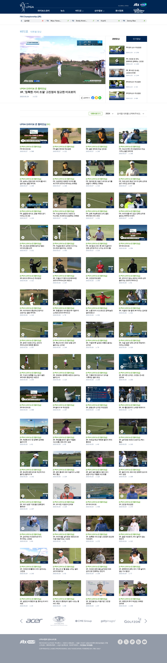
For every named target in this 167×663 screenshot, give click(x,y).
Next (146, 621)
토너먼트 (119, 11)
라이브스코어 (44, 11)
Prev (21, 621)
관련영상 (116, 39)
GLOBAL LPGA (123, 5)
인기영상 (136, 39)
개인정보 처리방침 (86, 645)
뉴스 (62, 11)
